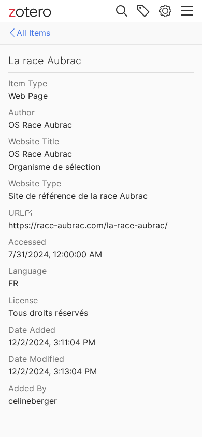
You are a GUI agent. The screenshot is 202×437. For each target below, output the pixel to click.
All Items (33, 32)
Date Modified (36, 359)
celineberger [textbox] (32, 401)
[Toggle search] (122, 11)
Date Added (31, 330)
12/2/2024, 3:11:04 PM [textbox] (51, 342)
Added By (27, 388)
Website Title (33, 141)
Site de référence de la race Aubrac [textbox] (78, 196)
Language (27, 271)
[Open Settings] (165, 11)
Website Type (34, 183)
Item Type (27, 83)
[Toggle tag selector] (143, 11)
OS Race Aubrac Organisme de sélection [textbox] (54, 160)
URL (16, 213)
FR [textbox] (13, 283)
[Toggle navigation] (187, 11)
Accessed (27, 242)
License (23, 300)
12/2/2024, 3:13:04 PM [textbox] (52, 371)
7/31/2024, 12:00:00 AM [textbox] (55, 254)
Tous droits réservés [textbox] (48, 313)
